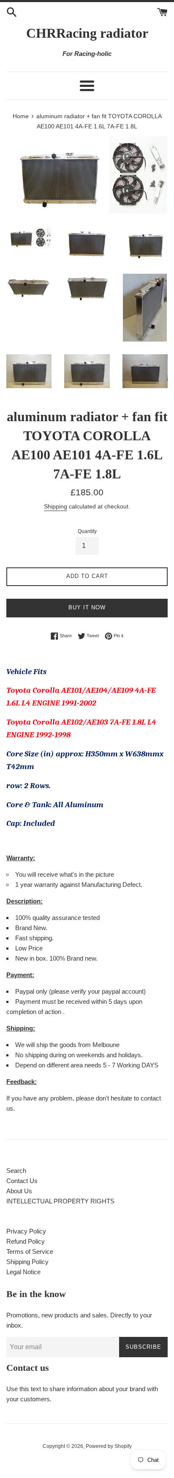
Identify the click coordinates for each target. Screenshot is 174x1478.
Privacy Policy (26, 1231)
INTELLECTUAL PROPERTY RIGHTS (60, 1201)
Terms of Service (29, 1251)
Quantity (87, 531)
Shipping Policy (27, 1261)
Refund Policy (25, 1241)
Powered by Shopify (109, 1446)
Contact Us (22, 1180)
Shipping (55, 506)
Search (16, 1170)
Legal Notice (23, 1271)
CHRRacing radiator (87, 33)
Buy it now (87, 607)
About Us (19, 1191)
